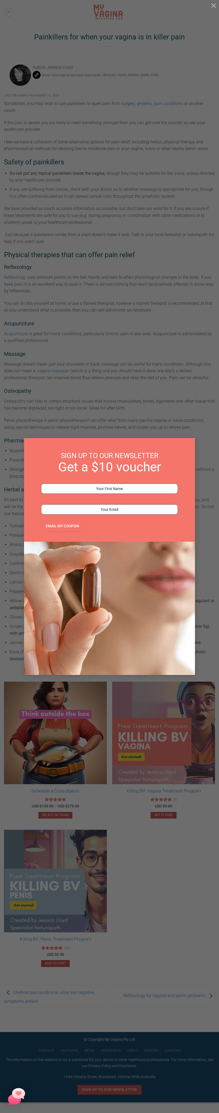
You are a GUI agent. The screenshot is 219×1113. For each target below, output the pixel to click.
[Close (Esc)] (213, 5)
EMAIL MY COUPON (62, 526)
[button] (16, 1096)
